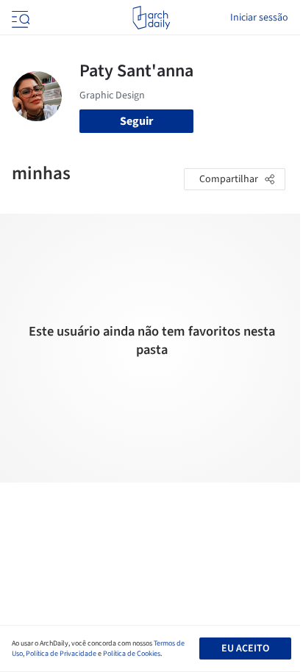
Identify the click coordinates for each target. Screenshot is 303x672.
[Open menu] (19, 17)
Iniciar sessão (259, 17)
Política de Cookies (131, 653)
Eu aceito (245, 648)
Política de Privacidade (61, 653)
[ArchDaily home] (151, 17)
